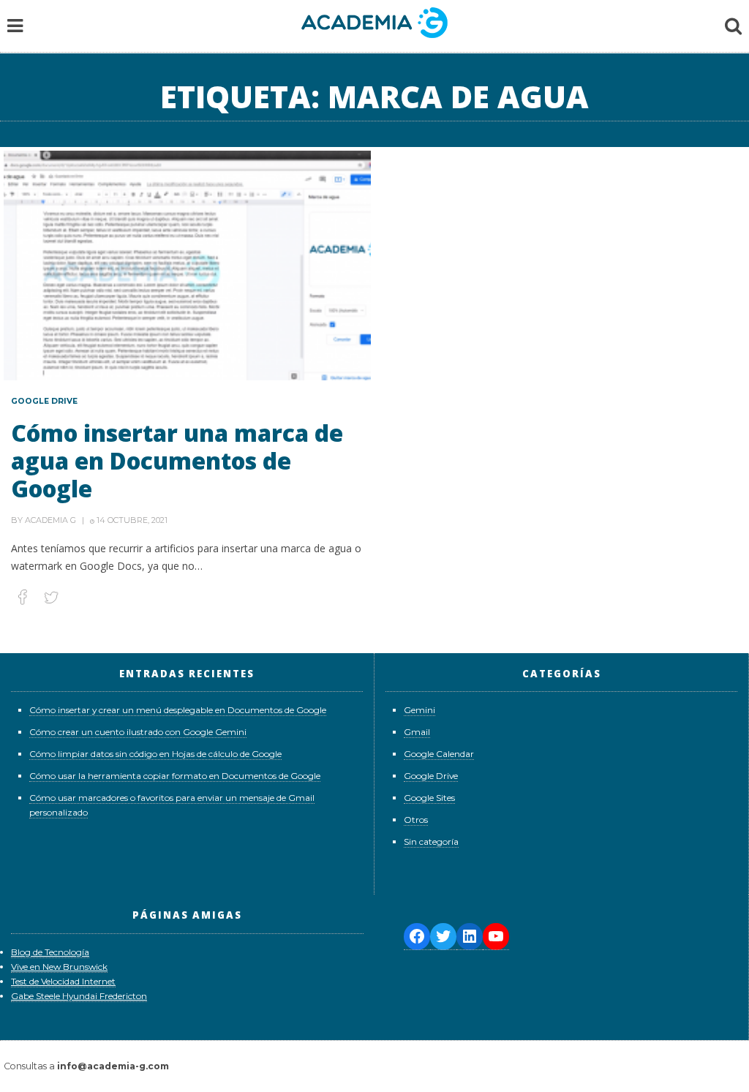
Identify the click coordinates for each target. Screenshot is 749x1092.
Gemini (419, 709)
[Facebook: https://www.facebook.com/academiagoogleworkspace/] (417, 936)
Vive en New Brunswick (59, 966)
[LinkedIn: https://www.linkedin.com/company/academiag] (469, 936)
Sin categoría (431, 841)
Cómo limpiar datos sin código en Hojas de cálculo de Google (155, 753)
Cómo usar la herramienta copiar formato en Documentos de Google (174, 775)
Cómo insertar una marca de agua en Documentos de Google (177, 460)
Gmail (417, 731)
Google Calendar (439, 753)
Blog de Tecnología (50, 951)
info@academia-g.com (113, 1066)
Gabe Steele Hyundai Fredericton (79, 995)
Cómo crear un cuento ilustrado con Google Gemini (137, 731)
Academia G (50, 520)
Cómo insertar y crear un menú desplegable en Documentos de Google (177, 709)
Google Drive (44, 401)
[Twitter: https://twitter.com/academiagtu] (443, 936)
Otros (416, 819)
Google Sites (429, 797)
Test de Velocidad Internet (63, 981)
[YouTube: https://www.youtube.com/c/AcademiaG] (496, 936)
